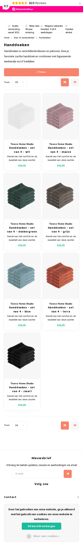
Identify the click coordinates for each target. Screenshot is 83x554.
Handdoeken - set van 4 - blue (22, 309)
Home (6, 37)
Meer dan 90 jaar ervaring (32, 29)
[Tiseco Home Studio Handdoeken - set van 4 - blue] (22, 276)
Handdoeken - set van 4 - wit (22, 149)
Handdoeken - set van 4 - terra (61, 309)
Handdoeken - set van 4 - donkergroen (22, 229)
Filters (42, 72)
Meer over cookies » (46, 536)
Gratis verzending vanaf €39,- (14, 29)
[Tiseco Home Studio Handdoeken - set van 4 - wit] (22, 117)
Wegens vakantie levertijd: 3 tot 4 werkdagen (52, 29)
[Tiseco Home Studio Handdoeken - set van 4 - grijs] (61, 196)
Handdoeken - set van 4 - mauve (61, 149)
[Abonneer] (68, 474)
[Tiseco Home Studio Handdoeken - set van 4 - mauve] (61, 117)
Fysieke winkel (69, 31)
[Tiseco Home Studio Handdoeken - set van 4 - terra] (61, 276)
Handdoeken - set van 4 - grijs (61, 229)
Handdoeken (45, 37)
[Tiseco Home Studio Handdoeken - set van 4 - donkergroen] (22, 196)
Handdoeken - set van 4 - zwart (22, 389)
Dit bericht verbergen (41, 526)
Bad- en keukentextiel (24, 37)
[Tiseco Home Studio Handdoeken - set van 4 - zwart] (22, 356)
